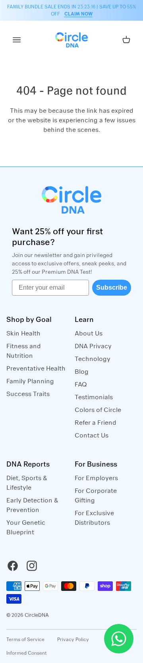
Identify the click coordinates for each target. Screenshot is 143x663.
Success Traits (28, 394)
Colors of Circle (98, 410)
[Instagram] (31, 565)
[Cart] (126, 40)
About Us (88, 333)
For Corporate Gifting (96, 496)
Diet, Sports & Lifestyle (26, 483)
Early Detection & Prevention (32, 505)
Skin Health (23, 333)
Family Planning (30, 381)
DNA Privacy (93, 346)
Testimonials (94, 397)
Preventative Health (36, 368)
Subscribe (111, 287)
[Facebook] (12, 565)
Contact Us (91, 435)
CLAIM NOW (78, 14)
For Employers (96, 478)
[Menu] (17, 40)
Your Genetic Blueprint (25, 528)
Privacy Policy (73, 639)
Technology (92, 359)
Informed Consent (26, 653)
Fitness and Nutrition (23, 351)
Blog (82, 372)
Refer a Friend (95, 423)
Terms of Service (25, 639)
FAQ (81, 384)
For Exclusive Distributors (94, 518)
